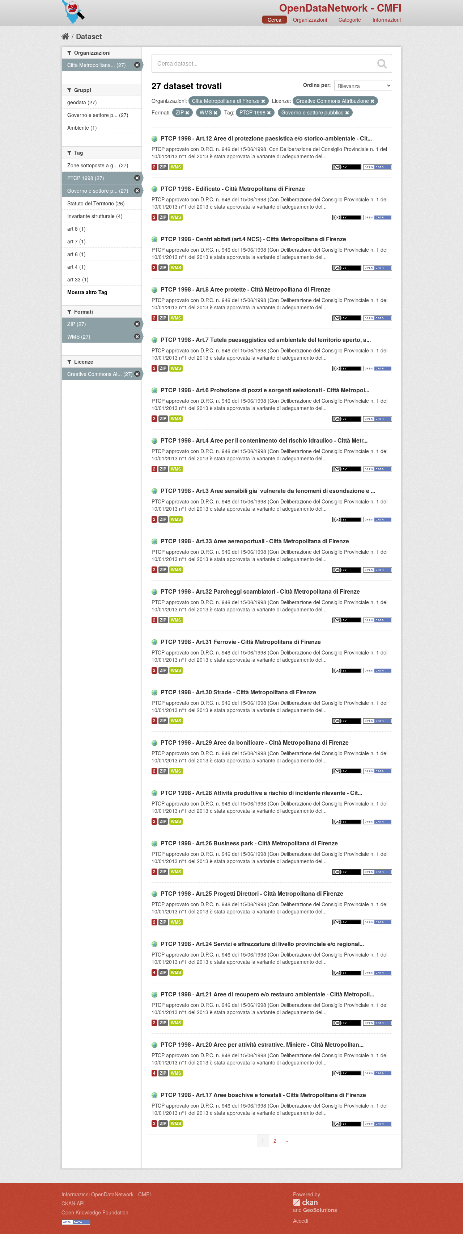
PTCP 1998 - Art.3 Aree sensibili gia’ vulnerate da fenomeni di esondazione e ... (268, 490)
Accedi (300, 1220)
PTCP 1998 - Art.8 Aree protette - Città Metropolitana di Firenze (246, 289)
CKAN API (73, 1203)
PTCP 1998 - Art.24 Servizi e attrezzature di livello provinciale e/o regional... (262, 944)
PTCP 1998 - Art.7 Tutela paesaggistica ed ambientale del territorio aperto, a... (266, 339)
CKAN (305, 1202)
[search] (382, 63)
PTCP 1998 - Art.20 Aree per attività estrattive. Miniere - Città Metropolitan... (262, 1044)
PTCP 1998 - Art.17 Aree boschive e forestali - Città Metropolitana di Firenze (263, 1095)
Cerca (274, 19)
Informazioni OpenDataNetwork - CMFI (106, 1194)
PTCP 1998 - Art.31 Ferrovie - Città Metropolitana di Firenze (241, 641)
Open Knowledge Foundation (94, 1212)
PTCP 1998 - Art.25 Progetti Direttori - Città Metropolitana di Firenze (252, 893)
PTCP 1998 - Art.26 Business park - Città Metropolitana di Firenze (249, 843)
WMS (176, 167)
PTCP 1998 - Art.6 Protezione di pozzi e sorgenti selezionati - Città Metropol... (265, 390)
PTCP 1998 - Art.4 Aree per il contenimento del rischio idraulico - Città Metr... (264, 440)
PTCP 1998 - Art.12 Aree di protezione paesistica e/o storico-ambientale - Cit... (266, 138)
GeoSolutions (320, 1209)
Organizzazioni (310, 19)
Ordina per (316, 84)
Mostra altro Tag (87, 292)
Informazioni (387, 19)
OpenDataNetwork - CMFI (340, 7)
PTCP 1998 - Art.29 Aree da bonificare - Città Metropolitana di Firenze (255, 742)
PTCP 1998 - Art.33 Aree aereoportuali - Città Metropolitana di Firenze (255, 541)
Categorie (350, 19)
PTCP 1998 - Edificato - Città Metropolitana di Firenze (233, 188)
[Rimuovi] (263, 101)
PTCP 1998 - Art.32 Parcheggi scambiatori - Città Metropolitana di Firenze (260, 591)
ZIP (163, 167)
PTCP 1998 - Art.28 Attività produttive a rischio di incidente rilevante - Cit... (261, 792)
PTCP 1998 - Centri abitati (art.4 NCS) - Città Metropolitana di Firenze (253, 239)
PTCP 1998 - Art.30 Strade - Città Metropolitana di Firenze (238, 692)
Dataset (89, 36)
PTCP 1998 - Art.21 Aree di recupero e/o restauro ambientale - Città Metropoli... (267, 994)
